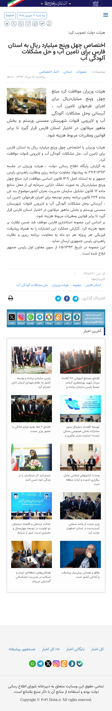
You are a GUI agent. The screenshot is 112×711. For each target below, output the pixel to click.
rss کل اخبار (51, 649)
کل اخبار (97, 649)
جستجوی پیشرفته (22, 649)
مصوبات (81, 71)
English (10, 16)
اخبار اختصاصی (49, 71)
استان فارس (93, 285)
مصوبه (77, 285)
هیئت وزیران (60, 285)
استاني (67, 71)
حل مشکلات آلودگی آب (32, 285)
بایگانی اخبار (75, 649)
